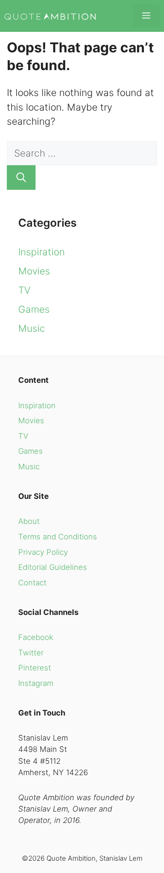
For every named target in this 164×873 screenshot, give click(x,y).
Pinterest (34, 667)
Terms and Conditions (57, 536)
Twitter (31, 652)
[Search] (21, 177)
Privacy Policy (43, 552)
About (29, 521)
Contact (32, 582)
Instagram (35, 683)
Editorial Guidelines (52, 567)
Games (34, 309)
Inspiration (41, 252)
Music (31, 328)
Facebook (35, 637)
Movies (34, 271)
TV (24, 290)
